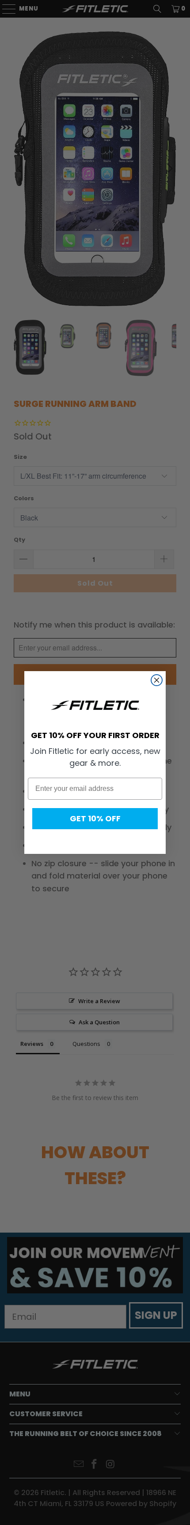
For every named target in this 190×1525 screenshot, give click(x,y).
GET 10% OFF (95, 818)
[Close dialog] (156, 680)
